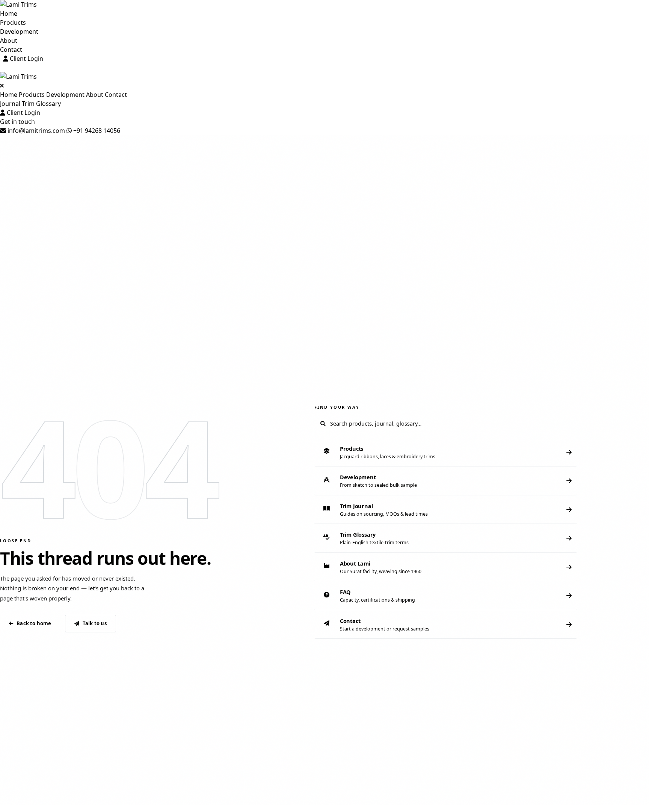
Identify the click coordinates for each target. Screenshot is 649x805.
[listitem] (445, 452)
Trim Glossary (41, 103)
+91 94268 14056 (96, 130)
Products (13, 22)
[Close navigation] (2, 85)
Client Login (25, 58)
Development (19, 31)
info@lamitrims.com (35, 130)
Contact (11, 49)
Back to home (34, 623)
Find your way (336, 407)
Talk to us (95, 623)
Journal (10, 103)
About (8, 40)
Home (8, 13)
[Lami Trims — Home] (324, 4)
